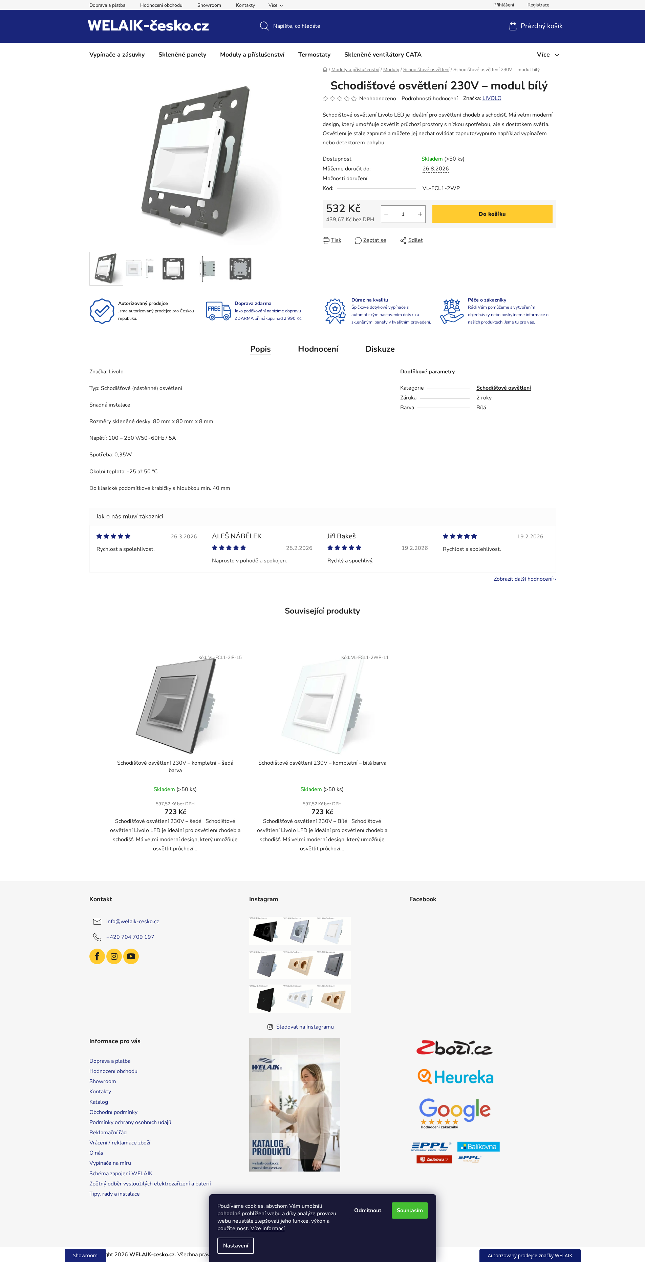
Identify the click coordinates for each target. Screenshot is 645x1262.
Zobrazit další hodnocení (523, 579)
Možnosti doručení (345, 178)
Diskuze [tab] (380, 349)
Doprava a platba (107, 5)
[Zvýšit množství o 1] (420, 214)
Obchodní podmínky (113, 1112)
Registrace (538, 5)
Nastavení (235, 1245)
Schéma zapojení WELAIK (120, 1173)
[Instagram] (114, 956)
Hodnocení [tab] (318, 349)
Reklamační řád (108, 1132)
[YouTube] (131, 956)
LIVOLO (491, 98)
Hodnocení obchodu (161, 5)
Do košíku (492, 214)
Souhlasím (410, 1210)
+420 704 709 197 (130, 937)
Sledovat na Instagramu (305, 1027)
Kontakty (245, 5)
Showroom (209, 5)
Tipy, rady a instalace (114, 1194)
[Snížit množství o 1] (386, 214)
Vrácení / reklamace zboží (119, 1142)
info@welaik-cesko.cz (132, 921)
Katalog (98, 1102)
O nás (96, 1153)
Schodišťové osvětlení (503, 388)
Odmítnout (367, 1210)
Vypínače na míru (110, 1163)
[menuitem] (117, 54)
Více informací (268, 1228)
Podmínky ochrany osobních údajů (130, 1122)
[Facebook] (97, 956)
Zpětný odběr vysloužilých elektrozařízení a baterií (150, 1183)
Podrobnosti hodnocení (430, 98)
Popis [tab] (260, 349)
